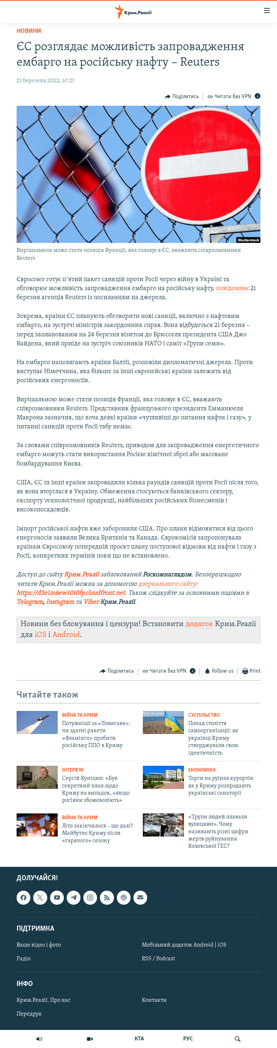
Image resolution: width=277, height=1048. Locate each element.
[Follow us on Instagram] (90, 897)
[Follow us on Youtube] (57, 897)
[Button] (182, 96)
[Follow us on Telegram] (73, 897)
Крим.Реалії (81, 575)
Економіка (202, 770)
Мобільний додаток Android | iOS (184, 945)
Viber (91, 602)
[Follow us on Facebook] (23, 897)
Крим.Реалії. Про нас (43, 1000)
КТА (139, 1039)
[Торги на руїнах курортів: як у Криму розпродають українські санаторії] (163, 777)
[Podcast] (124, 897)
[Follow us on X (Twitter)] (40, 897)
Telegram (30, 602)
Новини (29, 31)
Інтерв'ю (72, 770)
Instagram (60, 602)
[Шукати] (238, 1039)
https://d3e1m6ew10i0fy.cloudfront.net (71, 593)
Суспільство (204, 715)
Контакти (154, 1000)
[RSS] (107, 897)
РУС (188, 1039)
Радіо (24, 959)
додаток (199, 624)
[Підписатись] (140, 897)
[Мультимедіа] (90, 1039)
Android (66, 635)
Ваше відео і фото (39, 945)
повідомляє (232, 288)
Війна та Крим (80, 715)
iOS (41, 635)
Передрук (29, 1014)
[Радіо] (39, 1039)
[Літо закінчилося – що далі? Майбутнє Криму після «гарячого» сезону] (37, 825)
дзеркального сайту (167, 584)
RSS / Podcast (158, 959)
